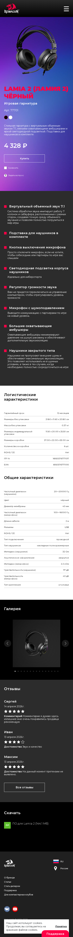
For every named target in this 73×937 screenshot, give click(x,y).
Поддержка (10, 890)
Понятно (61, 926)
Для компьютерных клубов (18, 894)
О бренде (9, 877)
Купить (24, 158)
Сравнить (13, 168)
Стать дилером (12, 886)
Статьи (7, 882)
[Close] (68, 4)
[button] (15, 671)
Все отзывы (24, 787)
